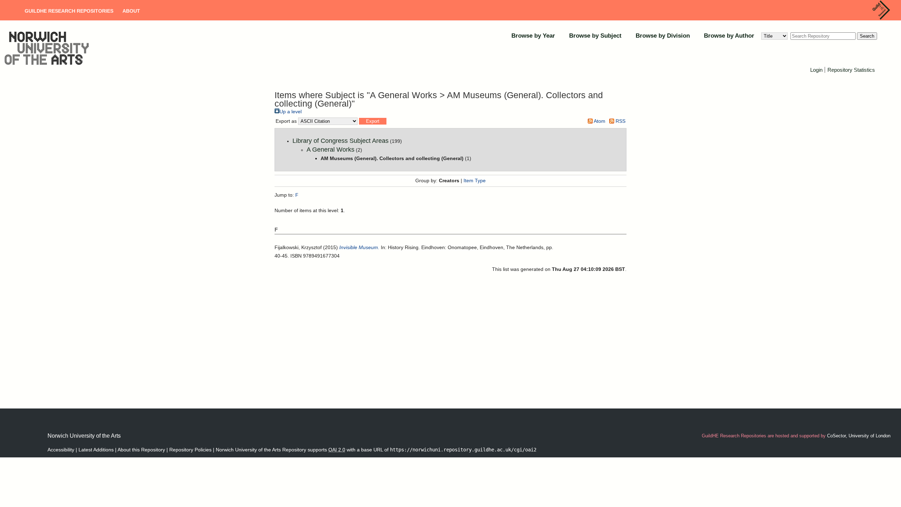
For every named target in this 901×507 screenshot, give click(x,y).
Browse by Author (729, 35)
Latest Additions (96, 449)
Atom (599, 121)
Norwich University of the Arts (84, 436)
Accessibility (61, 449)
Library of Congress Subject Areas (340, 140)
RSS (619, 121)
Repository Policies (190, 449)
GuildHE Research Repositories (69, 11)
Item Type (475, 180)
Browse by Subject (595, 35)
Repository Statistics (851, 70)
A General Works (330, 149)
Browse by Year (533, 35)
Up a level (290, 111)
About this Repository (141, 449)
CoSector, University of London (858, 435)
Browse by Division (663, 35)
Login (816, 70)
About (131, 11)
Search (867, 36)
